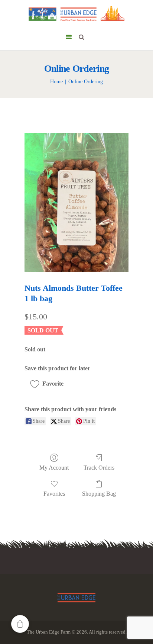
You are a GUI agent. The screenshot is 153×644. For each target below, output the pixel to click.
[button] (49, 383)
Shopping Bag (99, 493)
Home (56, 81)
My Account (54, 467)
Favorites (54, 493)
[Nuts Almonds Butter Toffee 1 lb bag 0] (76, 202)
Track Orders (99, 467)
